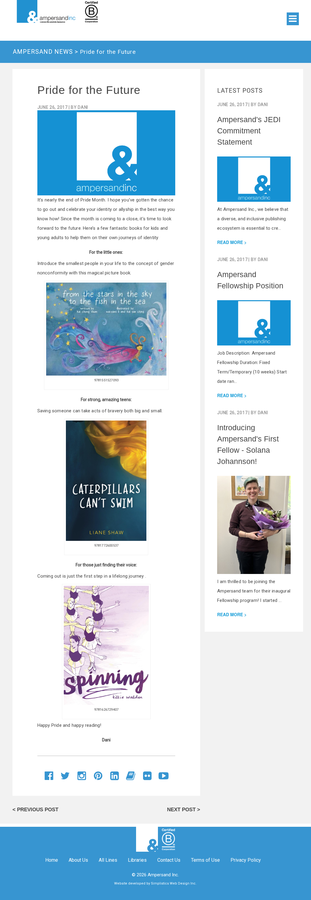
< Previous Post (35, 809)
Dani (83, 107)
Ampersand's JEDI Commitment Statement (249, 130)
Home (51, 860)
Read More (230, 242)
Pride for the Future (89, 90)
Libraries (137, 860)
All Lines (108, 860)
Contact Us (168, 860)
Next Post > (183, 809)
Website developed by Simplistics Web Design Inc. (155, 883)
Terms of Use (205, 860)
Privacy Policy (246, 860)
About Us (78, 860)
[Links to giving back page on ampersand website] (119, 11)
